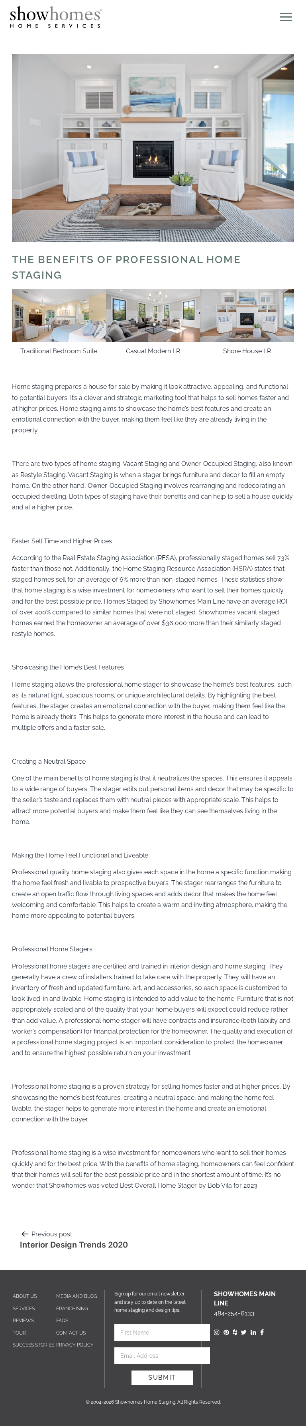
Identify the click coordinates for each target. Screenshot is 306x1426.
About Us (25, 1296)
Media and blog (76, 1296)
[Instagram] (217, 1332)
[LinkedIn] (253, 1332)
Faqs (62, 1320)
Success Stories (33, 1345)
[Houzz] (235, 1332)
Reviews (23, 1320)
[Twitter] (244, 1332)
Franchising (72, 1308)
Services (24, 1308)
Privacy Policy (75, 1345)
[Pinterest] (226, 1332)
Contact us (71, 1333)
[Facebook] (262, 1332)
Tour (19, 1333)
